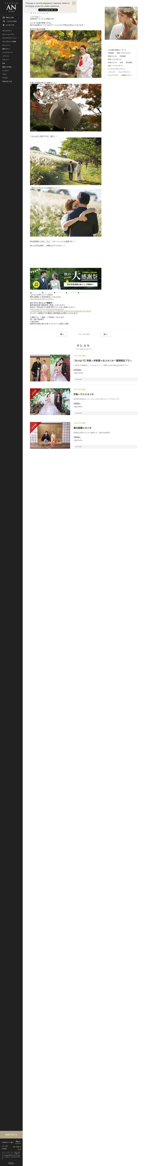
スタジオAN (78, 379)
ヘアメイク (111, 72)
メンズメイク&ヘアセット (116, 69)
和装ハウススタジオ (123, 53)
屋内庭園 (129, 62)
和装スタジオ (112, 56)
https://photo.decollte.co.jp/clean (42, 299)
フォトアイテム (113, 75)
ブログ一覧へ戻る (84, 334)
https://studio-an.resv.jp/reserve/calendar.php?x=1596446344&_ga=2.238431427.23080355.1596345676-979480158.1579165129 (60, 310)
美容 (121, 62)
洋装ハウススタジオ (114, 59)
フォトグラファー (124, 72)
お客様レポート (126, 75)
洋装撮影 (123, 56)
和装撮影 (111, 53)
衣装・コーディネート (115, 66)
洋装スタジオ (112, 62)
